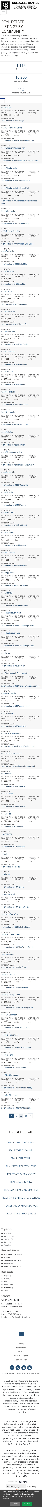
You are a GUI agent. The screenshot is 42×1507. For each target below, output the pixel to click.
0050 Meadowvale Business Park (15, 188)
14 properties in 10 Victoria (12, 886)
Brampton (8, 1242)
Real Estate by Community (21, 1174)
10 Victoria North (8, 894)
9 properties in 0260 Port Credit (14, 525)
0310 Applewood (8, 572)
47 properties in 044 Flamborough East (17, 645)
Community (8, 1287)
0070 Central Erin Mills (10, 231)
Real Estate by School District (21, 1189)
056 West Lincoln (8, 693)
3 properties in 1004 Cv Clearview (15, 1027)
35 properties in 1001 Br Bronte (14, 967)
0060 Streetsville (8, 211)
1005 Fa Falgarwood (9, 1034)
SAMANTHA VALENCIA (12, 1260)
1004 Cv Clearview (9, 1014)
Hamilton (7, 1233)
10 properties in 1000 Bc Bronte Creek (17, 947)
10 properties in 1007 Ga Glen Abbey (16, 1087)
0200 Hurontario (8, 391)
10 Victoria (5, 874)
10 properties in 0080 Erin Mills (14, 264)
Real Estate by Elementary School (21, 1197)
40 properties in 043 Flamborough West (17, 625)
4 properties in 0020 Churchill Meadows (17, 140)
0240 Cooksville (8, 472)
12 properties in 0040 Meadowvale (15, 180)
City (5, 1282)
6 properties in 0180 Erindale (13, 384)
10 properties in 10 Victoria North (15, 906)
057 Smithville (7, 713)
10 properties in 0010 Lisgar (12, 120)
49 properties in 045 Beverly (13, 665)
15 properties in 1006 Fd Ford (13, 1067)
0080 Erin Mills (7, 251)
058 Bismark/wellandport (11, 733)
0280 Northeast (7, 532)
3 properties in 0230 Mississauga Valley (17, 464)
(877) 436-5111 (16, 1311)
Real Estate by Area (21, 1181)
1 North (4, 854)
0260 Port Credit (8, 512)
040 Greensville (7, 592)
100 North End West (9, 914)
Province (7, 1276)
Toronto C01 (9, 1239)
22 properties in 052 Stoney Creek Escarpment (20, 685)
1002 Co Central (8, 974)
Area (6, 1290)
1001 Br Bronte (7, 954)
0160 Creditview (8, 351)
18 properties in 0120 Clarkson (14, 304)
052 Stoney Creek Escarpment (14, 673)
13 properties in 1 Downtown (13, 846)
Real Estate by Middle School (21, 1205)
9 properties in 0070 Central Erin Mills (17, 243)
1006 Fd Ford (7, 1054)
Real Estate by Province (21, 1142)
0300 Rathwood (8, 552)
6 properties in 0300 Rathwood (14, 565)
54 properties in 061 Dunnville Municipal (18, 766)
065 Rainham (7, 793)
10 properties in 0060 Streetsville (15, 223)
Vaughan (7, 1245)
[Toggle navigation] (3, 12)
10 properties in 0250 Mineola (13, 505)
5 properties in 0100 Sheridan (13, 284)
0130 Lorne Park (8, 311)
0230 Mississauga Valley (11, 452)
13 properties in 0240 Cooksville (14, 484)
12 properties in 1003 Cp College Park (17, 1007)
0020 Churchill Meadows (11, 127)
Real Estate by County (21, 1150)
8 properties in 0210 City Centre (14, 424)
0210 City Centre (8, 411)
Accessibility (21, 1347)
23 (26, 1116)
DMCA (21, 1351)
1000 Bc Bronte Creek (10, 934)
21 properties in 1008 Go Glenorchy (16, 1107)
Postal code (8, 1285)
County (7, 1279)
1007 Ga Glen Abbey (10, 1075)
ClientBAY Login (21, 1355)
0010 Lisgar (6, 107)
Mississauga (9, 1236)
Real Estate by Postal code (21, 1166)
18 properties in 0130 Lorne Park (14, 324)
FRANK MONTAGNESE (12, 1266)
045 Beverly (6, 653)
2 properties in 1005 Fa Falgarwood (16, 1047)
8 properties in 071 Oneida (12, 826)
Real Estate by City (21, 1158)
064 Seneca (6, 773)
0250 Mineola (7, 492)
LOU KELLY (8, 1257)
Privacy (21, 1343)
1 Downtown (6, 833)
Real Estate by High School (21, 1213)
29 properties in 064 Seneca (13, 786)
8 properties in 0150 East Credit (14, 344)
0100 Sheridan (7, 271)
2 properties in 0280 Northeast (13, 545)
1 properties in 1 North (10, 866)
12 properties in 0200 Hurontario (14, 404)
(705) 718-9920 (14, 1314)
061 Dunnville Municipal (11, 753)
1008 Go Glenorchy (9, 1095)
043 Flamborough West (11, 612)
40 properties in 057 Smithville (13, 726)
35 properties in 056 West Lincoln (15, 706)
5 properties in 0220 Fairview (13, 444)
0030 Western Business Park (13, 147)
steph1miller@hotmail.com (19, 1317)
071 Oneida (6, 813)
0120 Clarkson (7, 291)
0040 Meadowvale (9, 168)
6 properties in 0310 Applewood (14, 585)
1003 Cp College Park (10, 994)
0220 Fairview (7, 432)
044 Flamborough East (10, 632)
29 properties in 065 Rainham (13, 806)
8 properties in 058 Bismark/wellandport (17, 746)
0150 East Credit (8, 331)
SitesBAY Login (21, 1359)
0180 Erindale (7, 371)
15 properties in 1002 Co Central (14, 987)
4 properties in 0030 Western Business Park (19, 160)
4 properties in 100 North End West (15, 927)
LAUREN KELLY (10, 1263)
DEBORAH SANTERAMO (13, 1254)
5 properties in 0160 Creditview (14, 364)
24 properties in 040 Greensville (14, 605)
